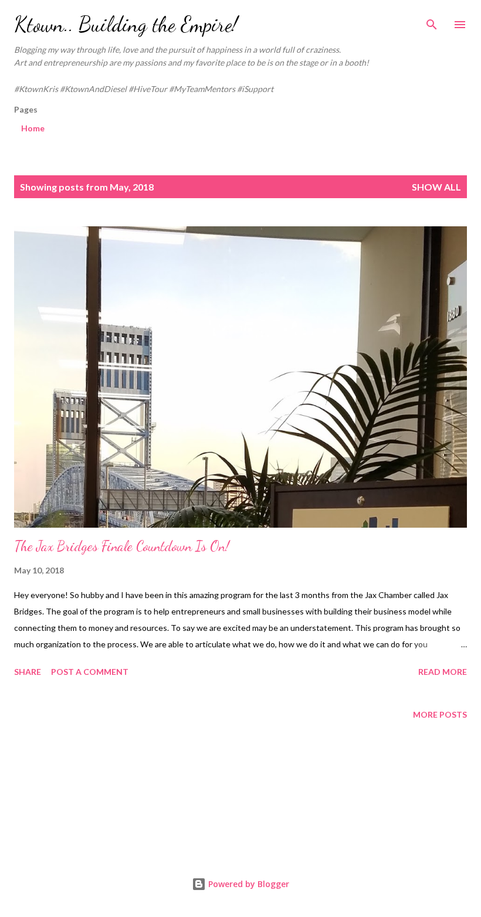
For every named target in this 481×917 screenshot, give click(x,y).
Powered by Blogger (247, 883)
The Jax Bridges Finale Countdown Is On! (121, 546)
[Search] (432, 21)
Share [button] (27, 672)
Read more (442, 672)
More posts (440, 714)
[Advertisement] (240, 801)
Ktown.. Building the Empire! (126, 24)
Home (33, 128)
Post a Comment (89, 672)
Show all (436, 186)
